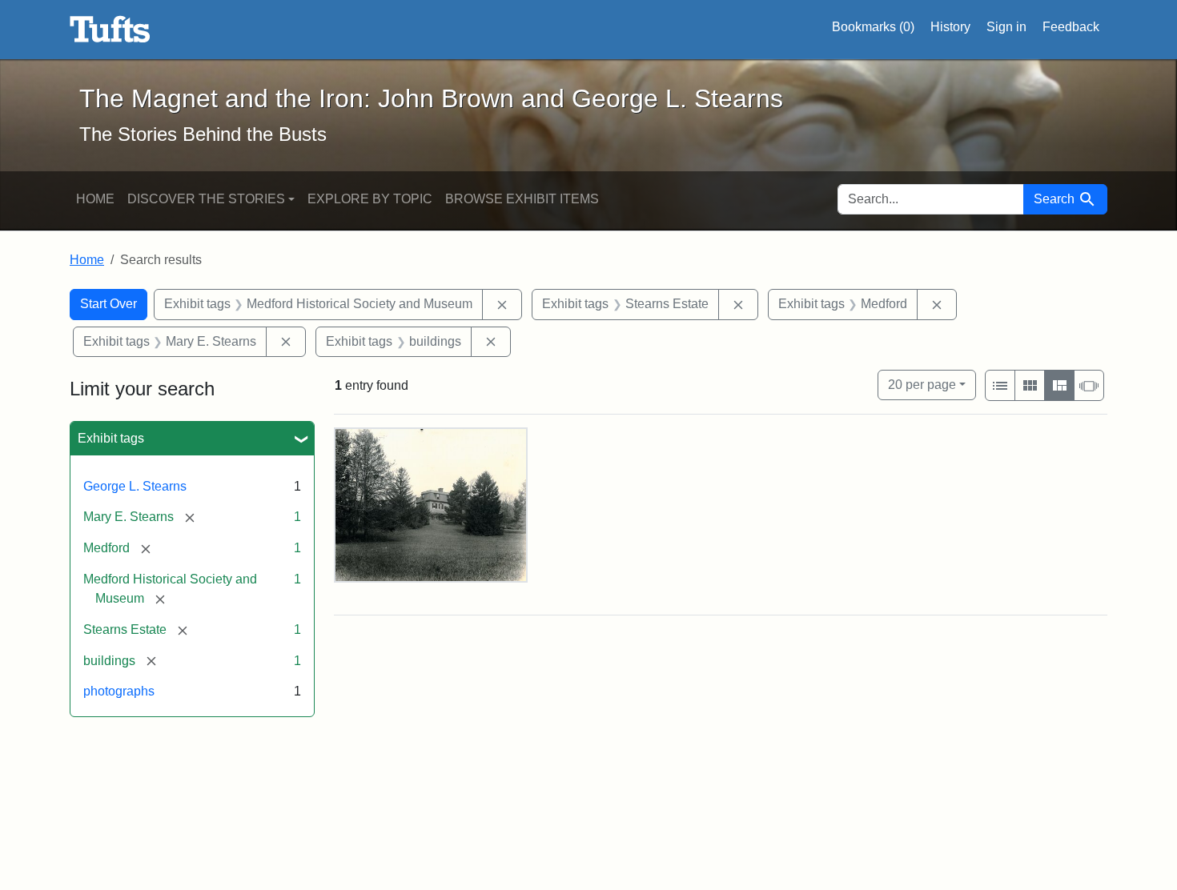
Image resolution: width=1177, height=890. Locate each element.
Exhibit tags (111, 438)
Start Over (108, 304)
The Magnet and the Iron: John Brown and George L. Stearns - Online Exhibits (110, 29)
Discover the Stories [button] (206, 199)
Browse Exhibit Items (522, 199)
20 (922, 384)
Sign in (1006, 27)
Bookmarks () (873, 27)
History (950, 27)
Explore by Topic (369, 199)
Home (95, 199)
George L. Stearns (135, 486)
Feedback (1070, 27)
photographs (119, 691)
